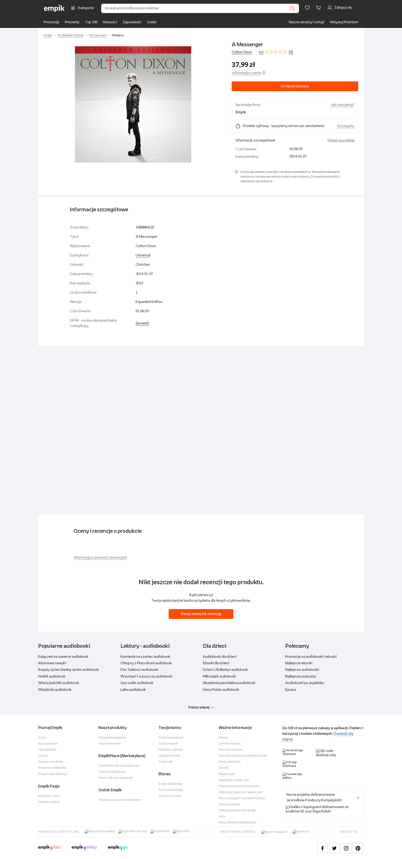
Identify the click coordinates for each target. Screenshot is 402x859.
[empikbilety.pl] (84, 848)
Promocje (51, 22)
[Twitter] (334, 848)
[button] (133, 104)
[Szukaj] (292, 8)
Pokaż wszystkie (341, 140)
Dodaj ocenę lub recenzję (201, 614)
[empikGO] (117, 848)
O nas (42, 737)
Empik (48, 35)
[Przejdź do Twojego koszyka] (319, 7)
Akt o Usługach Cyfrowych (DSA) (242, 798)
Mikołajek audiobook (219, 676)
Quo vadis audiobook (137, 683)
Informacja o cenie (246, 73)
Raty (222, 816)
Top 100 (91, 22)
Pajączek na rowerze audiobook (63, 656)
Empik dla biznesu (170, 783)
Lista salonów (47, 749)
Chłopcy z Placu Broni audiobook (146, 663)
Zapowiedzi (132, 22)
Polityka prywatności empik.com (240, 792)
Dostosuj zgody (229, 804)
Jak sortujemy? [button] (342, 105)
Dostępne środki (169, 755)
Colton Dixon (242, 52)
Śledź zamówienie (170, 737)
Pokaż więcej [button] (199, 707)
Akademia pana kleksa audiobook (229, 683)
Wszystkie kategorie (112, 737)
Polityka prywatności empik (237, 810)
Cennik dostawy (230, 743)
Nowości (110, 22)
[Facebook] (322, 848)
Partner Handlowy (50, 761)
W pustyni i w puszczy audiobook (146, 676)
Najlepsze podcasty (300, 676)
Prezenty (72, 22)
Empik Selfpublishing (52, 774)
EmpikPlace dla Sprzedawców (118, 765)
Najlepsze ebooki (298, 663)
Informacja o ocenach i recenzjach (100, 557)
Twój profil (165, 761)
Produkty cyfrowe (170, 749)
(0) (291, 52)
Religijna (118, 35)
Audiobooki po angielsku (304, 683)
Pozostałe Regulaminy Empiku (239, 786)
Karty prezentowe (170, 790)
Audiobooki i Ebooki (70, 35)
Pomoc (223, 737)
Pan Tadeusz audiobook (139, 669)
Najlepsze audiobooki (302, 669)
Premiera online (48, 802)
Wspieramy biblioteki (52, 767)
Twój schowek (168, 743)
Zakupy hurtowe (169, 796)
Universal (143, 255)
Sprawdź (142, 323)
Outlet (152, 22)
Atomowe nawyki (52, 663)
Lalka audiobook (133, 689)
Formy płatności (230, 761)
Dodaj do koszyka (295, 86)
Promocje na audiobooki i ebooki (311, 656)
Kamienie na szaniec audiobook (145, 656)
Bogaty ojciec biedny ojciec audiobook (68, 669)
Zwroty (224, 767)
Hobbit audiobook (52, 676)
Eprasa (290, 689)
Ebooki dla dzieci (216, 663)
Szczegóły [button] (345, 126)
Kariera (43, 755)
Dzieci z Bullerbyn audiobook (225, 669)
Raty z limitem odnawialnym (238, 822)
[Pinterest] (358, 848)
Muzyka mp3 (98, 35)
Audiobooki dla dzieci (220, 656)
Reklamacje (227, 774)
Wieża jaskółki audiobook (58, 683)
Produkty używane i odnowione (119, 800)
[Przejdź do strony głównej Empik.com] (54, 8)
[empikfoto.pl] (49, 848)
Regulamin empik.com (234, 780)
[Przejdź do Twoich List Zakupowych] (307, 7)
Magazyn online (49, 796)
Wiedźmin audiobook (55, 689)
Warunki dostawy (231, 749)
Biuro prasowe (47, 743)
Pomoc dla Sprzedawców (115, 777)
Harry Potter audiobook (221, 689)
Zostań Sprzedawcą (112, 771)
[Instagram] (346, 848)
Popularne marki (109, 743)
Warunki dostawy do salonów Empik (243, 755)
